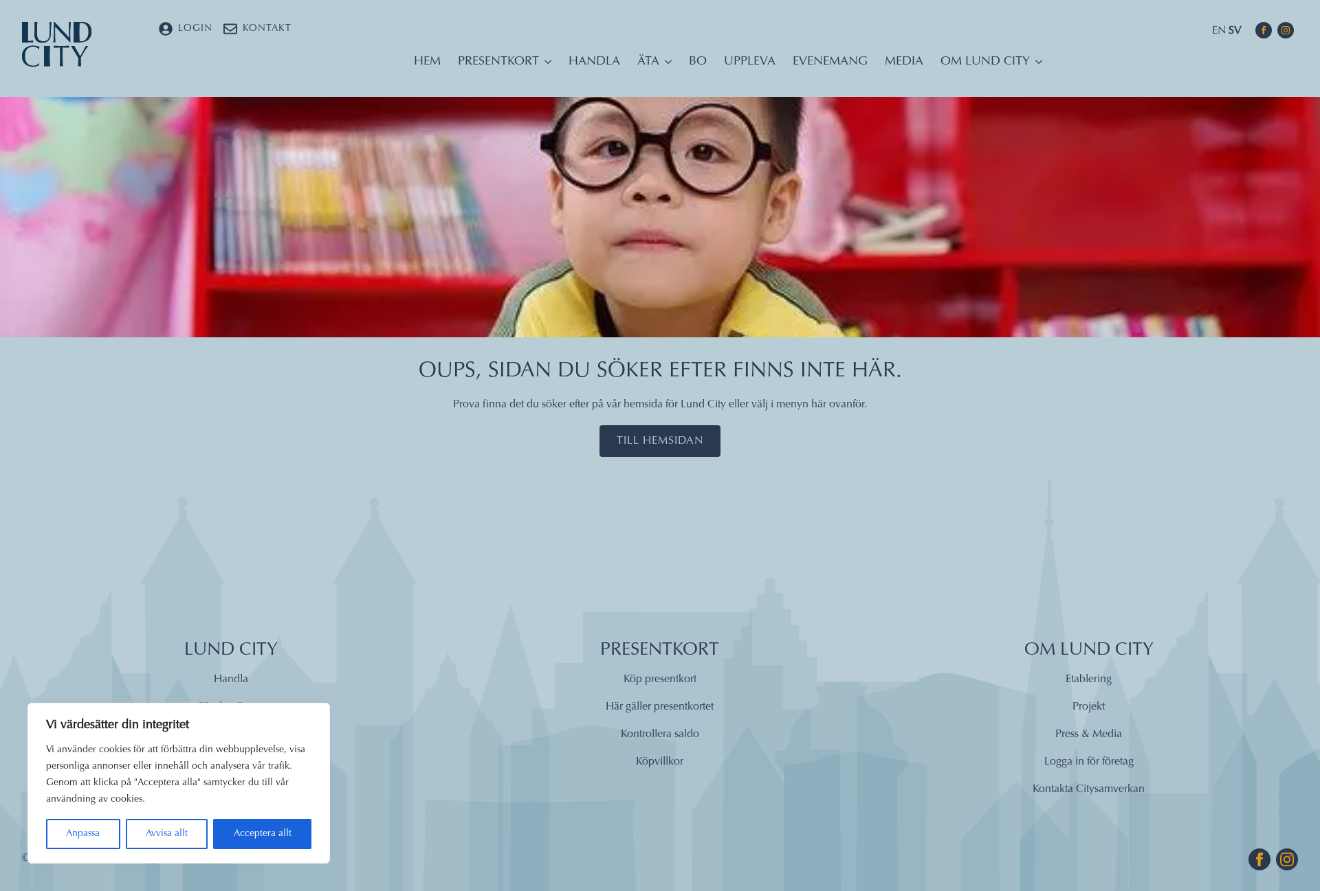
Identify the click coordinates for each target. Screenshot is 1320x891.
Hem (427, 62)
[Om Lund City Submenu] (1036, 65)
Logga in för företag (1089, 761)
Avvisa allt (167, 834)
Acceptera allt (263, 834)
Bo (698, 62)
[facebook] (1263, 30)
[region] (179, 783)
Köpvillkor (659, 761)
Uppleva (750, 62)
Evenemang (830, 62)
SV (1235, 30)
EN (1219, 30)
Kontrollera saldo (660, 734)
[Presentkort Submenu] (545, 65)
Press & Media (1088, 734)
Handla (594, 62)
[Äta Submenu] (665, 65)
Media (904, 62)
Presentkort (498, 62)
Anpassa (83, 834)
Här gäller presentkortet (660, 706)
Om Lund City (985, 62)
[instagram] (1285, 30)
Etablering (1089, 679)
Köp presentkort (660, 679)
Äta (648, 62)
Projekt (1088, 706)
